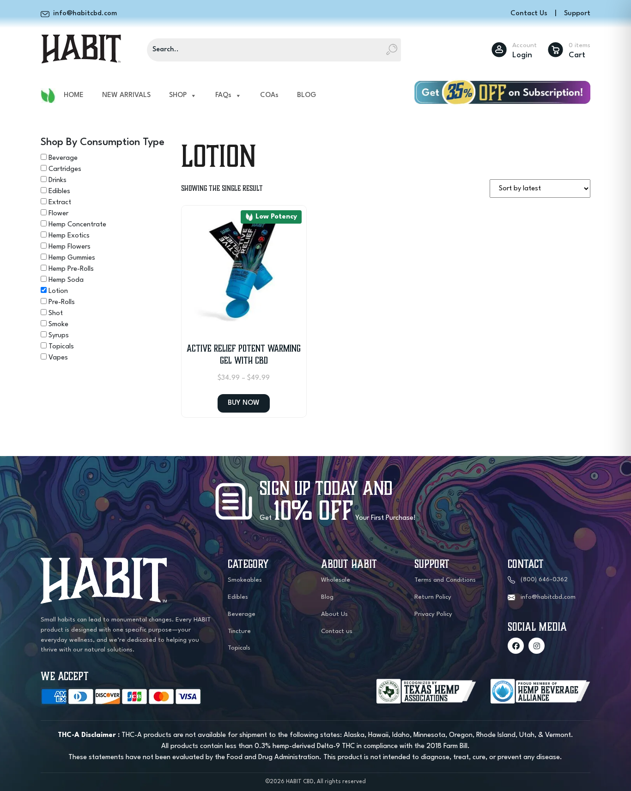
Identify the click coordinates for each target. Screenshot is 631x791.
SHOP (178, 95)
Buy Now (244, 403)
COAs (269, 95)
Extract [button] (60, 202)
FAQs (223, 95)
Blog (327, 597)
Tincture (239, 631)
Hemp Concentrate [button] (77, 224)
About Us (334, 614)
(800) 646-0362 (544, 580)
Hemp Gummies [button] (72, 258)
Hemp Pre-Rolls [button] (71, 269)
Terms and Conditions (445, 580)
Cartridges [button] (65, 169)
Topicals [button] (61, 346)
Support (577, 13)
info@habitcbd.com (548, 597)
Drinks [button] (58, 180)
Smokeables (245, 580)
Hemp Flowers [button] (70, 246)
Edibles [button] (59, 191)
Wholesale (335, 580)
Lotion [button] (58, 291)
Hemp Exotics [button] (69, 235)
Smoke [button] (58, 324)
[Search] (391, 49)
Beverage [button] (63, 158)
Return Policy (432, 597)
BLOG (306, 95)
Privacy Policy (433, 614)
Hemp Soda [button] (66, 280)
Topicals (239, 648)
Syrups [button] (59, 335)
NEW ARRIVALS (126, 95)
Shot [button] (56, 313)
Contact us (336, 631)
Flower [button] (58, 213)
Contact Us (528, 13)
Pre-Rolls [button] (62, 302)
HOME (74, 95)
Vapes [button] (58, 357)
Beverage (241, 614)
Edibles (238, 597)
